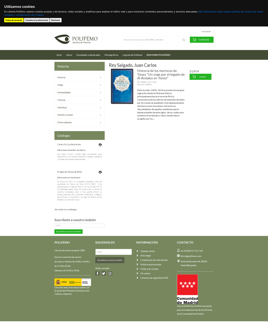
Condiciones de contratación (154, 260)
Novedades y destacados (88, 55)
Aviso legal (145, 255)
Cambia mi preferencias (36, 20)
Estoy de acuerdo (14, 20)
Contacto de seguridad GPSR (154, 277)
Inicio (60, 54)
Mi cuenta (145, 273)
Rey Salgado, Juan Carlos (147, 82)
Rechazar (55, 20)
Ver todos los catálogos (65, 209)
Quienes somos (147, 251)
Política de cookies (149, 269)
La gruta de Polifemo (132, 55)
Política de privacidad (150, 264)
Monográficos (111, 55)
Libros (69, 55)
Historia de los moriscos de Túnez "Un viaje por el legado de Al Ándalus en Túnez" (161, 74)
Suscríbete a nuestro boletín (68, 231)
